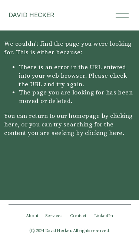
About (32, 216)
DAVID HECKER (31, 15)
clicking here (104, 133)
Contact (78, 216)
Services (53, 216)
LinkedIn (103, 216)
